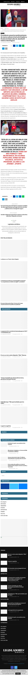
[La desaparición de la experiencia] (4, 612)
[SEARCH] (26, 475)
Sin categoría (3, 501)
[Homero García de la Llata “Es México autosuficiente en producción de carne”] (4, 459)
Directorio (13, 1)
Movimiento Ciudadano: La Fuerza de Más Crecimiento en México (17, 451)
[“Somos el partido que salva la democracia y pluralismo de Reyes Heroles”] (14, 367)
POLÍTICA (2, 33)
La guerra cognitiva (6, 426)
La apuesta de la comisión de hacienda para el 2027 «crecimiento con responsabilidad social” (16, 579)
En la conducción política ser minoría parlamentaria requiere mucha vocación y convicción (17, 465)
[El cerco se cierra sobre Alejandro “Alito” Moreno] (14, 344)
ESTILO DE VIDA (4, 515)
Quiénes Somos (7, 1)
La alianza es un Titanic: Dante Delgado (10, 259)
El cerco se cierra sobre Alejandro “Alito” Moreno (13, 355)
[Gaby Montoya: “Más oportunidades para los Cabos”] (14, 391)
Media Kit (22, 1)
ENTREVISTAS (4, 509)
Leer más (23, 673)
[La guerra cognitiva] (14, 415)
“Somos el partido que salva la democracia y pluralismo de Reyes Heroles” (12, 378)
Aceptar (18, 673)
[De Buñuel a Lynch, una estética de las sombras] (4, 445)
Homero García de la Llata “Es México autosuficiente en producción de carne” (17, 458)
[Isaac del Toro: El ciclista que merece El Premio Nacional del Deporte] (4, 604)
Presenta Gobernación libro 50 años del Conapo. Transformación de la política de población (12, 304)
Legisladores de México (6, 42)
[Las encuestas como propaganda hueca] (4, 570)
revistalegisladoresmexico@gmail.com (16, 663)
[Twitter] (15, 667)
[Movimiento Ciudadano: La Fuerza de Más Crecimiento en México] (4, 452)
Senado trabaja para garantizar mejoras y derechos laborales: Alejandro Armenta (14, 215)
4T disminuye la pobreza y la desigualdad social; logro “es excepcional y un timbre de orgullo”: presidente (13, 281)
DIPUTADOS (3, 503)
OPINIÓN (3, 511)
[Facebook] (12, 667)
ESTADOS (3, 507)
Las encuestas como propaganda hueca (17, 568)
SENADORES (3, 505)
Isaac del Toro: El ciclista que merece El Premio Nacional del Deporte (17, 603)
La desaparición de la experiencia (15, 610)
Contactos (18, 1)
